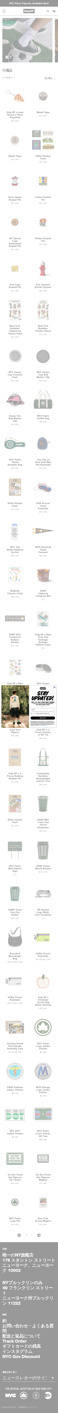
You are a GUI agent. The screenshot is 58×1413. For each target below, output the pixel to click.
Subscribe (43, 718)
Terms (45, 725)
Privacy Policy (40, 725)
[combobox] (33, 713)
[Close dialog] (54, 687)
